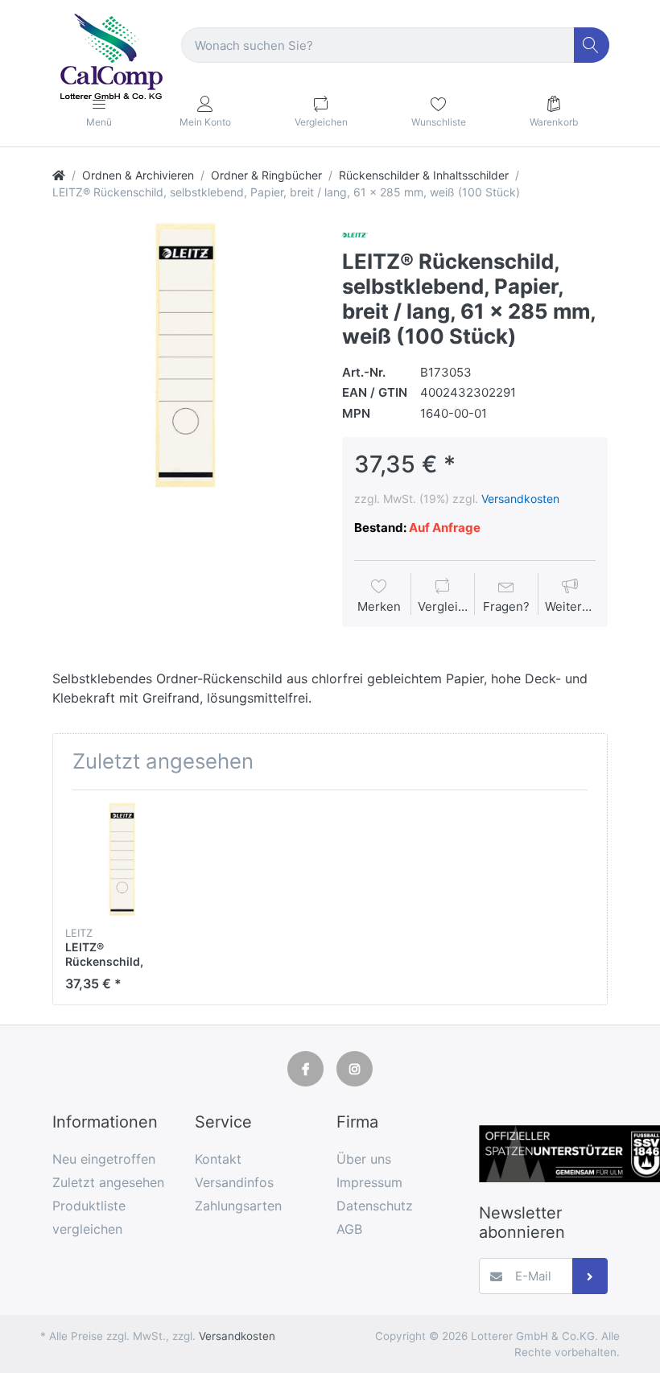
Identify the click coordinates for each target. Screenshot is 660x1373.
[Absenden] (590, 1276)
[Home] (58, 175)
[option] (185, 355)
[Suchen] (592, 45)
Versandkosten (520, 498)
